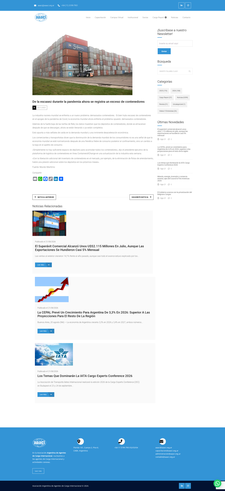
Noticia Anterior (46, 197)
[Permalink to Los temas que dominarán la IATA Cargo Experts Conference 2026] (54, 365)
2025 (163, 91)
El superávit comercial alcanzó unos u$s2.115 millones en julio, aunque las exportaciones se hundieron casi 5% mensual (89, 248)
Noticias (182, 97)
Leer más (38, 471)
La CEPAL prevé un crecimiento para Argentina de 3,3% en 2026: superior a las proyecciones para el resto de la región (94, 314)
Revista (163, 104)
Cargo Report (165, 97)
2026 (176, 91)
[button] (217, 483)
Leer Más (41, 265)
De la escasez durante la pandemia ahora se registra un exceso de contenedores (88, 101)
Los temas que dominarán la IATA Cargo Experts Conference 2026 (85, 376)
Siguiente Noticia (140, 197)
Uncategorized (179, 104)
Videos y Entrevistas (168, 111)
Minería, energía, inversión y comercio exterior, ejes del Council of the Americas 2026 (173, 178)
